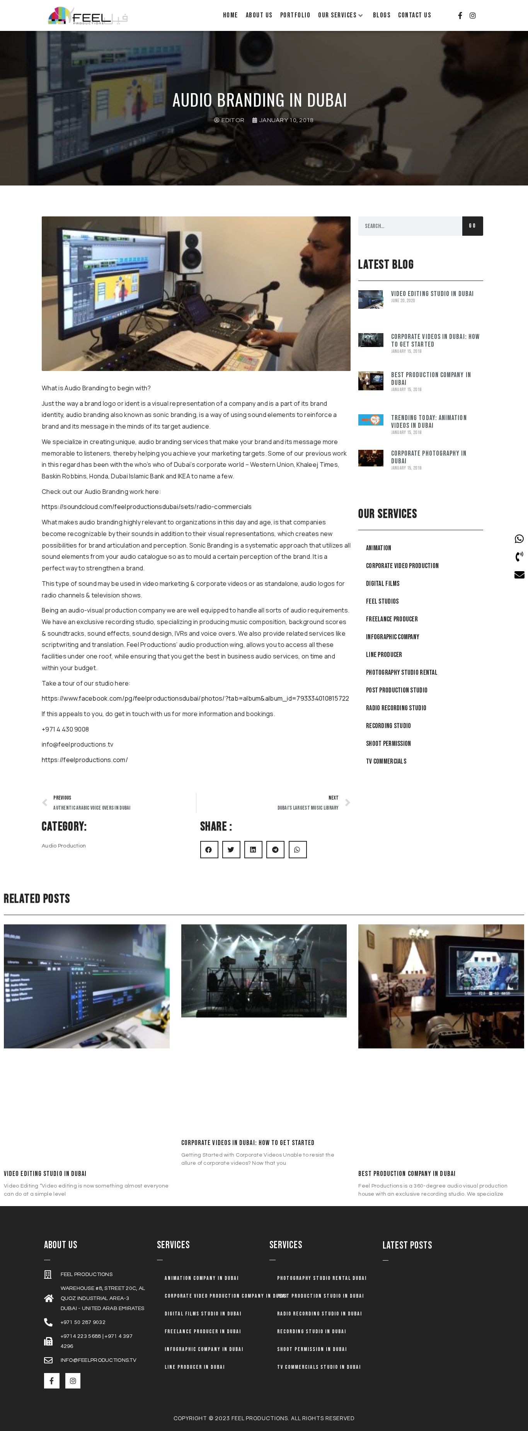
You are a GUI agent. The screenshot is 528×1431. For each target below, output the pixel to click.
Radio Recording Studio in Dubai (319, 1313)
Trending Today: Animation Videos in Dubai (429, 422)
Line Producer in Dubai (195, 1367)
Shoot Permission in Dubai (312, 1349)
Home (230, 15)
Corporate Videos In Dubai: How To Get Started (435, 341)
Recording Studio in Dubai (311, 1331)
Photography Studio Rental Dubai (322, 1278)
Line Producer (384, 655)
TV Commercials (386, 761)
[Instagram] (473, 15)
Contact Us (414, 15)
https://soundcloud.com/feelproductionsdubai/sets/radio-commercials (147, 506)
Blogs (382, 15)
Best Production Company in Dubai (431, 379)
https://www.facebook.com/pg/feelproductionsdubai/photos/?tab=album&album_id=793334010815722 (195, 698)
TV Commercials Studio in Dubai (319, 1367)
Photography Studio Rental (402, 673)
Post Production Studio (397, 690)
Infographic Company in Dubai (204, 1349)
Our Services (337, 15)
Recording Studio (388, 726)
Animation (379, 548)
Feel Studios (382, 601)
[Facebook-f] (460, 15)
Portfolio (295, 15)
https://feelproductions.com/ (85, 759)
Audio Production (64, 846)
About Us (259, 15)
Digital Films (383, 584)
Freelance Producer (392, 619)
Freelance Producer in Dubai (203, 1331)
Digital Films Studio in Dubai (203, 1313)
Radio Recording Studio (396, 708)
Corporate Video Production (402, 566)
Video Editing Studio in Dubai (432, 294)
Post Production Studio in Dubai (320, 1296)
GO (473, 226)
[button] (209, 849)
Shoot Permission (388, 744)
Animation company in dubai (202, 1278)
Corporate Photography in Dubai (429, 457)
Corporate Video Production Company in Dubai (226, 1296)
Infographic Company (392, 637)
